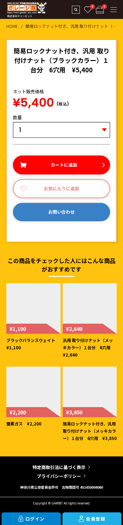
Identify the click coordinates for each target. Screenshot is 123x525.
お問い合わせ (61, 212)
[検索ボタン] (76, 9)
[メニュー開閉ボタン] (113, 9)
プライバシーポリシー (59, 476)
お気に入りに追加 (61, 188)
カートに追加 (64, 165)
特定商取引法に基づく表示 (58, 467)
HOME (12, 26)
